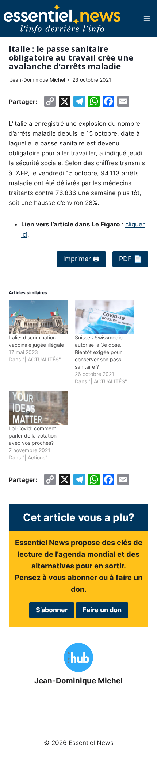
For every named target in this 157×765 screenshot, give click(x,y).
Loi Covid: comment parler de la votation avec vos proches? (33, 435)
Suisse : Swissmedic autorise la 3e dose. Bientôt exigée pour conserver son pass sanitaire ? (99, 352)
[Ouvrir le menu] (146, 18)
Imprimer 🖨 (81, 259)
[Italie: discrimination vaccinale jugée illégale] (38, 317)
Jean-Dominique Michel (37, 80)
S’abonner (52, 610)
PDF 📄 (130, 259)
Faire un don (102, 610)
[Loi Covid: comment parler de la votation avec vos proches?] (38, 408)
